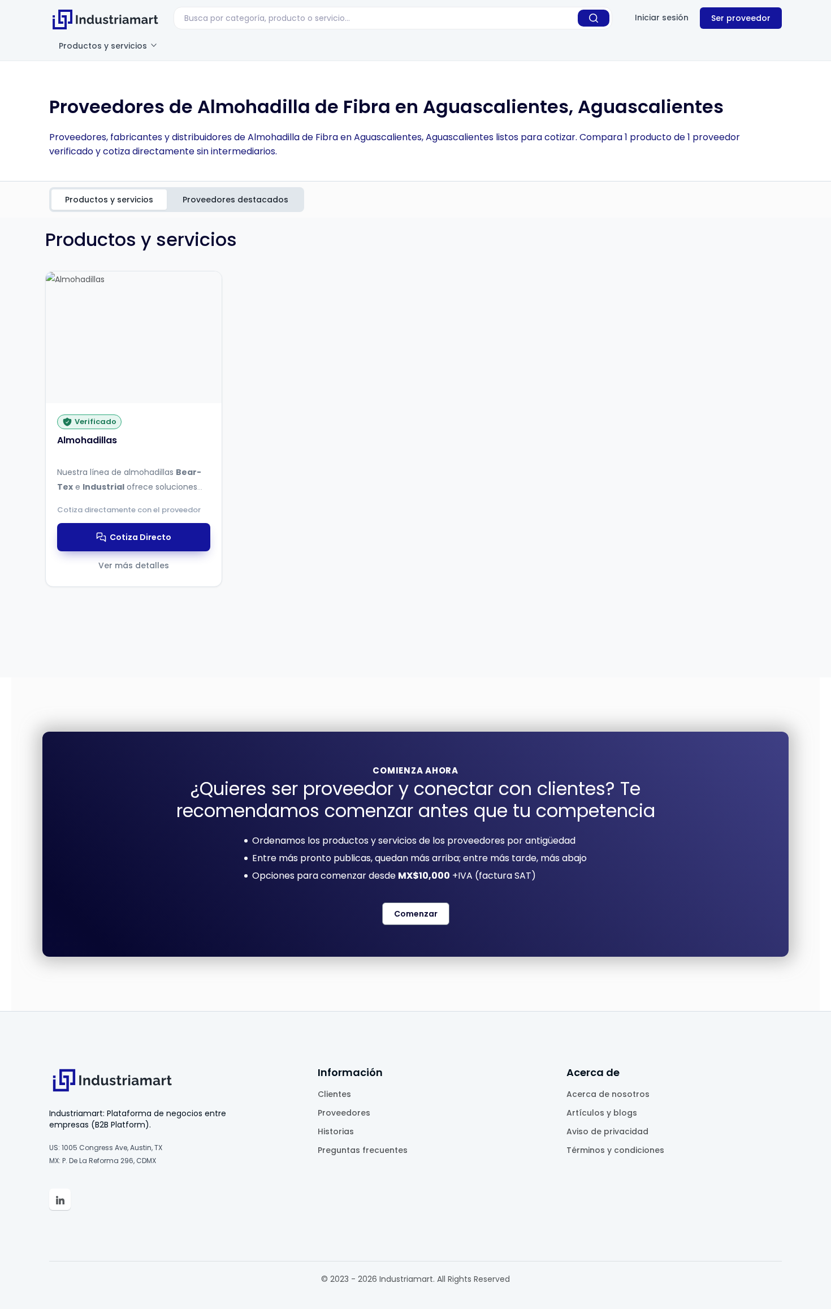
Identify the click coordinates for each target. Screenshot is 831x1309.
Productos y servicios (104, 45)
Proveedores (344, 1112)
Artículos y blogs (601, 1112)
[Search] (593, 18)
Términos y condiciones (615, 1150)
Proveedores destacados (235, 199)
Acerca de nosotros (608, 1094)
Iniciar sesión (662, 17)
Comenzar (416, 913)
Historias (336, 1131)
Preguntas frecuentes (363, 1150)
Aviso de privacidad (607, 1131)
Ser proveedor (741, 18)
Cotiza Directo (140, 537)
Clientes (334, 1094)
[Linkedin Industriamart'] (60, 1199)
